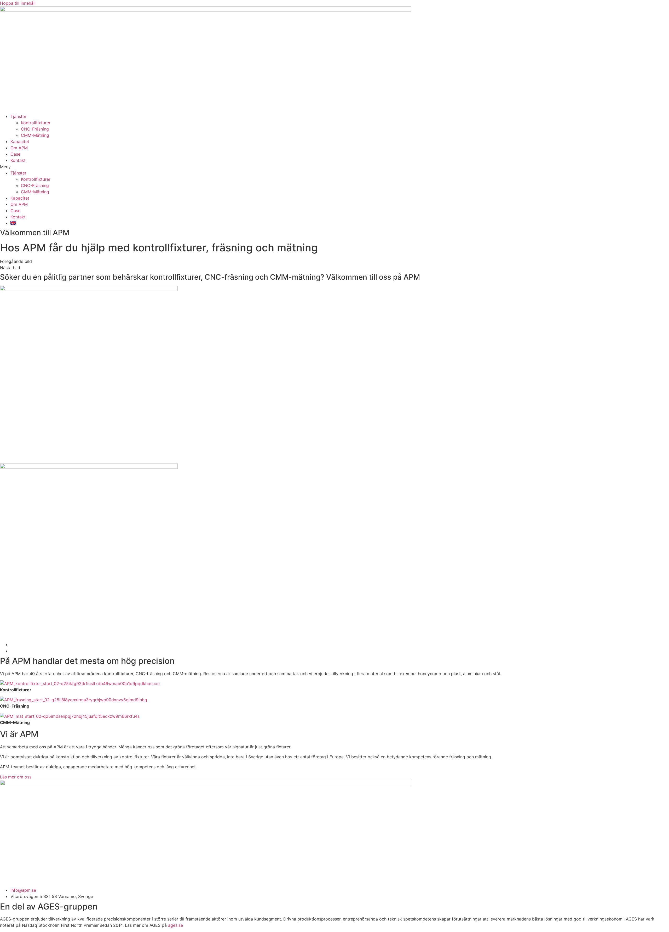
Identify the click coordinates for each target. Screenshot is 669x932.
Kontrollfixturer (35, 122)
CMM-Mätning (35, 135)
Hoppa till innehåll (18, 3)
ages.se (175, 925)
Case (15, 154)
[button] (334, 166)
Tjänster (18, 116)
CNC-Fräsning (35, 129)
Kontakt (18, 160)
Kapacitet (19, 141)
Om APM (19, 147)
